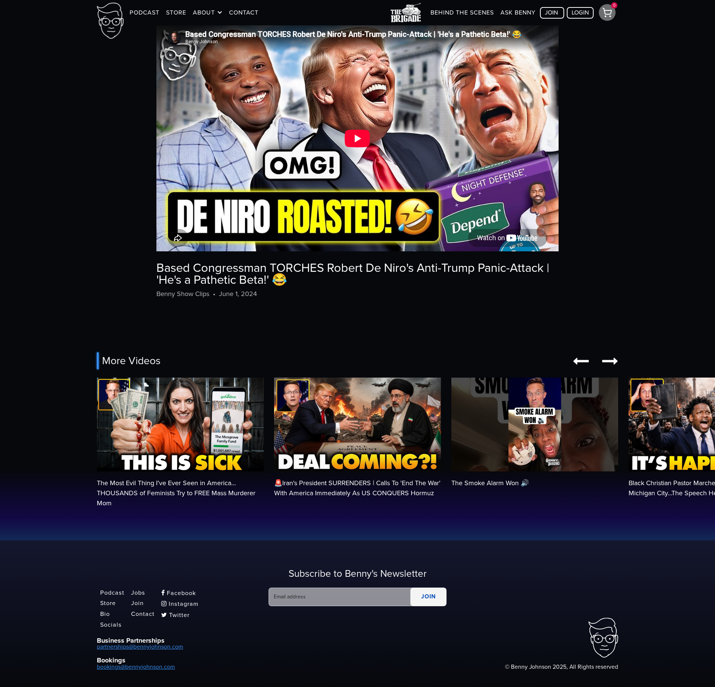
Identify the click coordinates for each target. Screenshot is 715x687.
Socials (111, 625)
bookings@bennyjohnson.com (136, 667)
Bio (105, 614)
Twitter (175, 615)
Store (108, 603)
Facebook (178, 593)
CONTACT (243, 12)
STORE (176, 12)
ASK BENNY (518, 12)
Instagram (179, 604)
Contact (143, 614)
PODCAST (144, 12)
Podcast (112, 593)
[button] (208, 13)
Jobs (138, 593)
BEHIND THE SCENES (462, 12)
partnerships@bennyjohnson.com (140, 646)
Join (137, 603)
